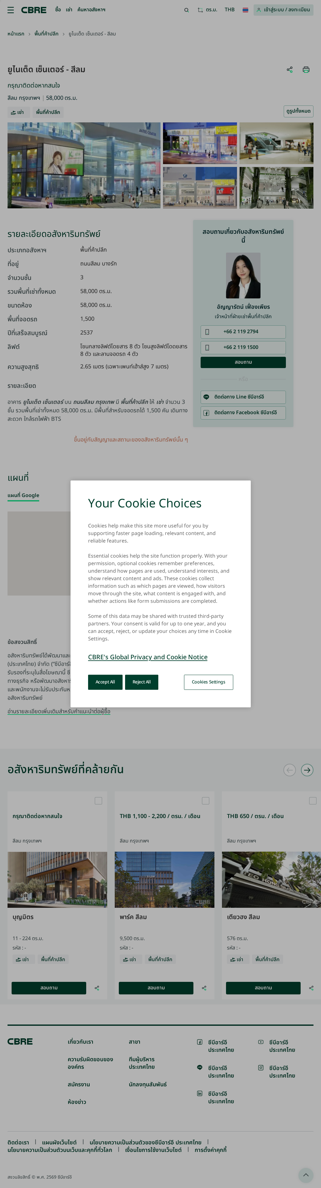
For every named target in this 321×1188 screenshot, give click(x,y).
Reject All (142, 682)
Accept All (105, 682)
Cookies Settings (208, 682)
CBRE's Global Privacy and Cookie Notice (148, 657)
